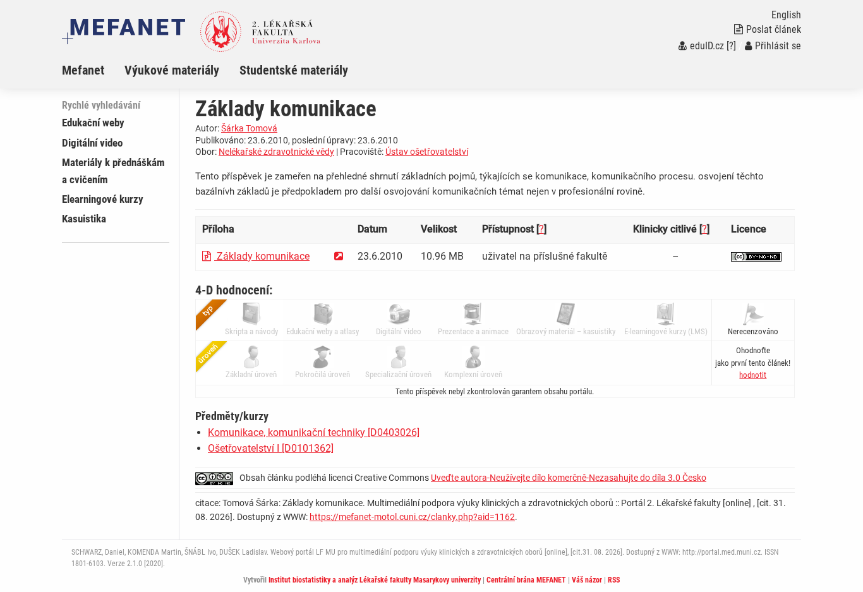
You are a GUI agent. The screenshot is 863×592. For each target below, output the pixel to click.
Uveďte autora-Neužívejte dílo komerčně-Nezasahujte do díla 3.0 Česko (568, 478)
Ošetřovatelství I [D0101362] (271, 448)
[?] (731, 46)
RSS (614, 580)
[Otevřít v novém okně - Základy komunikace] (338, 256)
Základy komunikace (262, 256)
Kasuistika (84, 218)
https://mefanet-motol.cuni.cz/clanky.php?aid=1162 (412, 517)
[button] (752, 375)
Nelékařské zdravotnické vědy (276, 152)
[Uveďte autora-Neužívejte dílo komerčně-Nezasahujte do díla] (756, 256)
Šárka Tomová (249, 128)
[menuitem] (93, 70)
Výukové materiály (171, 70)
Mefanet (83, 70)
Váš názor (587, 580)
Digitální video (92, 142)
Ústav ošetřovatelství (426, 152)
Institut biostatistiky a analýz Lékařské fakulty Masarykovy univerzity (375, 580)
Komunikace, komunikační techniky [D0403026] (313, 432)
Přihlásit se (778, 46)
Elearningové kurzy (102, 199)
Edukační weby (93, 122)
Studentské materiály (293, 70)
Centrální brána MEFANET (526, 580)
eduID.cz (707, 46)
